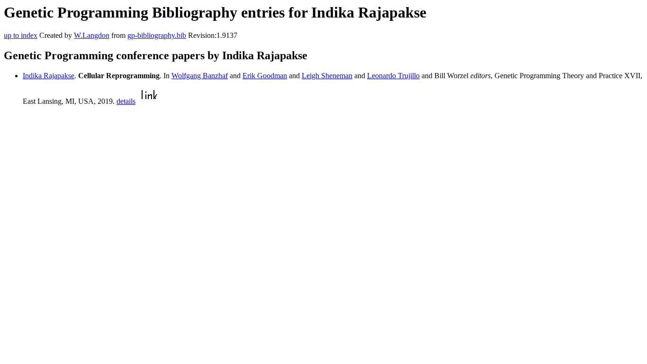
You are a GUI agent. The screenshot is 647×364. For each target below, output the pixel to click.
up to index (20, 35)
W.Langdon (91, 35)
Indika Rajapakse (48, 76)
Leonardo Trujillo (393, 76)
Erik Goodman (265, 76)
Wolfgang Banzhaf (199, 76)
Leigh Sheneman (327, 76)
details (126, 101)
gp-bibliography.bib (156, 35)
